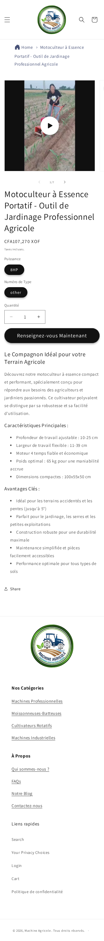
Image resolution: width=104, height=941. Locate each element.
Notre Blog (22, 793)
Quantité (11, 305)
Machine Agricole (38, 931)
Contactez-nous (27, 805)
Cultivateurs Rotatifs (32, 725)
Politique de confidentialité (37, 891)
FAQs (16, 781)
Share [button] (15, 588)
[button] (7, 19)
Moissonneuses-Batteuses (37, 713)
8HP (14, 269)
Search (18, 839)
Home (27, 47)
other (15, 292)
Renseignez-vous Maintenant (52, 335)
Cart (15, 878)
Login (17, 865)
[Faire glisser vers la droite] (64, 182)
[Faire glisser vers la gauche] (39, 182)
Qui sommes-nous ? (30, 769)
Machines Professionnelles (37, 701)
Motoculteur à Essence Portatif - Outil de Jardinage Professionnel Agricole (49, 55)
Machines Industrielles (33, 737)
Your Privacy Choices (31, 852)
